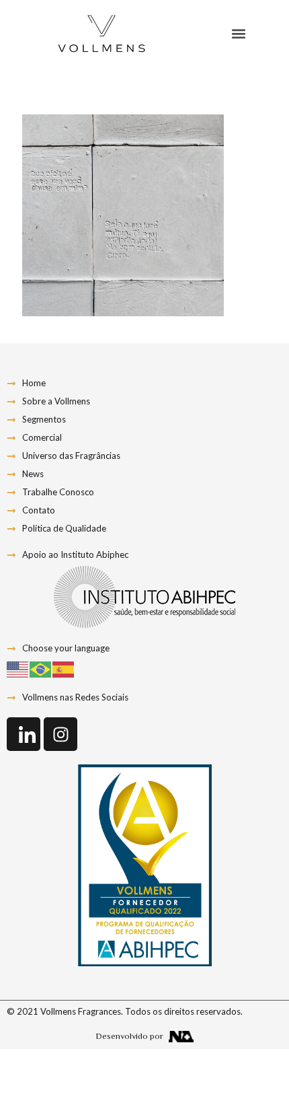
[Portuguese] (41, 668)
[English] (18, 668)
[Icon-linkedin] (23, 734)
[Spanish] (63, 668)
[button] (238, 34)
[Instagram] (60, 734)
